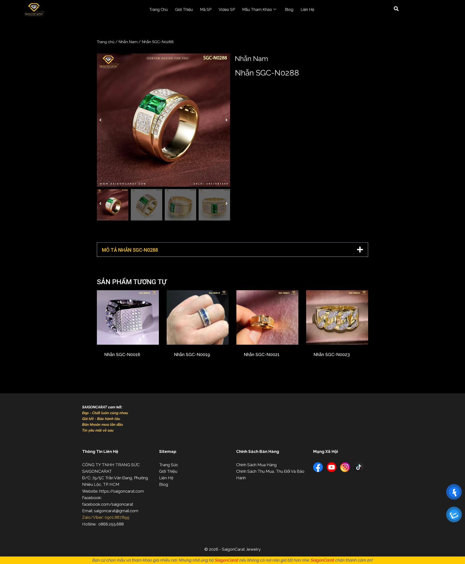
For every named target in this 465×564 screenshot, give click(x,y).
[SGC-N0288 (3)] (163, 120)
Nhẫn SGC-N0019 (192, 354)
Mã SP (205, 9)
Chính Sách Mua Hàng (256, 464)
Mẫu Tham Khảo (257, 9)
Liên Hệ (307, 9)
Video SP (227, 9)
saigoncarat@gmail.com (116, 510)
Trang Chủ (158, 9)
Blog (289, 9)
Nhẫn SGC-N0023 (331, 354)
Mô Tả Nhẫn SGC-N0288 (130, 250)
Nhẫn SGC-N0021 (261, 354)
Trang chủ (105, 41)
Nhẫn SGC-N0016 (122, 354)
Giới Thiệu (184, 9)
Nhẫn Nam (128, 41)
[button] (100, 120)
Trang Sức (168, 464)
